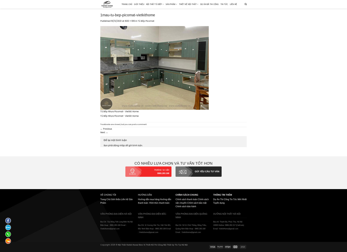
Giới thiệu (139, 4)
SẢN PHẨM (170, 4)
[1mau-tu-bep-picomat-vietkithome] (154, 67)
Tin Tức (224, 4)
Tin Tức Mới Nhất (238, 199)
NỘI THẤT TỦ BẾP (154, 4)
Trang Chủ (127, 4)
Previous (106, 128)
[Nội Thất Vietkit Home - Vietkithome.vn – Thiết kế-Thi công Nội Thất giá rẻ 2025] (109, 4)
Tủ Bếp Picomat (146, 21)
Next (104, 132)
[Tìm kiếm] (246, 4)
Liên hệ (233, 4)
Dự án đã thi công (209, 4)
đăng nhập (119, 145)
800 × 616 (130, 21)
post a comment (139, 124)
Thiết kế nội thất (188, 4)
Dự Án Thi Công (221, 199)
